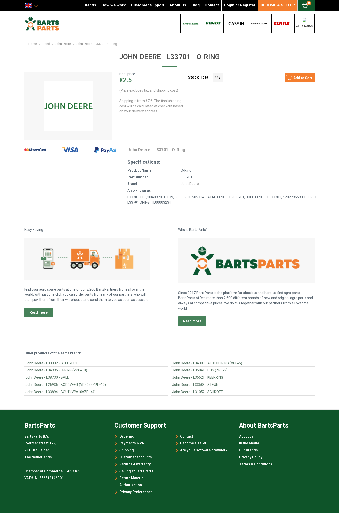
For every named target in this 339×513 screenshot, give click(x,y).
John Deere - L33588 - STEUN (195, 385)
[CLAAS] (282, 23)
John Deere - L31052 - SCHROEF (197, 392)
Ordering (126, 436)
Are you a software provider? (204, 450)
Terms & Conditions (255, 464)
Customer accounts (135, 457)
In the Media (249, 443)
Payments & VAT (132, 443)
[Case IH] (236, 23)
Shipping (126, 450)
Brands (89, 5)
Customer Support (147, 5)
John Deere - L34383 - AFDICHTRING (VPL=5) (207, 363)
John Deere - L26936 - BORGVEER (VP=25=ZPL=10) (65, 385)
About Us (178, 5)
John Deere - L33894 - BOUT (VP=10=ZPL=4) (60, 392)
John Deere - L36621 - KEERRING (197, 377)
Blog (195, 5)
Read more (39, 312)
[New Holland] (259, 23)
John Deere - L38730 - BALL (47, 377)
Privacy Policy (250, 457)
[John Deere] (191, 23)
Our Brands (248, 450)
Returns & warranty (135, 464)
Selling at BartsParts (136, 471)
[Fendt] (213, 23)
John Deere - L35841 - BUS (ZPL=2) (200, 370)
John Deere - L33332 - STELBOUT (51, 363)
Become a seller (193, 443)
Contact (212, 5)
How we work (113, 5)
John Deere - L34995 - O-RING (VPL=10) (56, 370)
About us (246, 436)
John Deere (190, 184)
